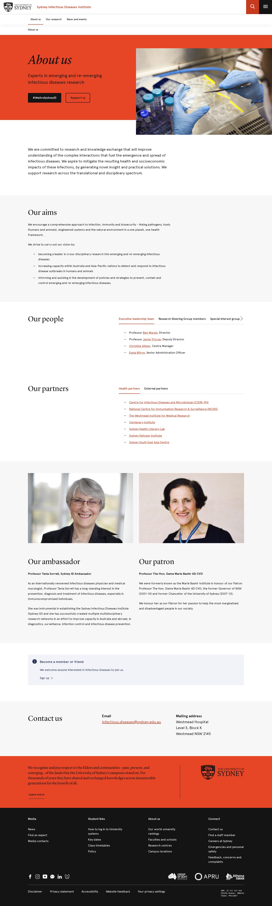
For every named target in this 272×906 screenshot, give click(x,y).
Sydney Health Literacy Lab (147, 429)
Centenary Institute (142, 422)
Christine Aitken (139, 346)
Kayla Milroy (137, 352)
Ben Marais (150, 332)
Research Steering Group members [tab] (182, 319)
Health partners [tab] (129, 388)
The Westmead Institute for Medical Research (159, 415)
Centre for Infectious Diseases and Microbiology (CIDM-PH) (169, 402)
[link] (46, 829)
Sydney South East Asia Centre (149, 442)
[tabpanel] (181, 345)
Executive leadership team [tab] (136, 319)
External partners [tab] (156, 388)
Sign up (44, 678)
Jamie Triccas (152, 339)
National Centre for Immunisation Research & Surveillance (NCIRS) (173, 409)
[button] (252, 7)
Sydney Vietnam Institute (145, 435)
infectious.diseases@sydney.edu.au (131, 722)
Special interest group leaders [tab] (230, 319)
